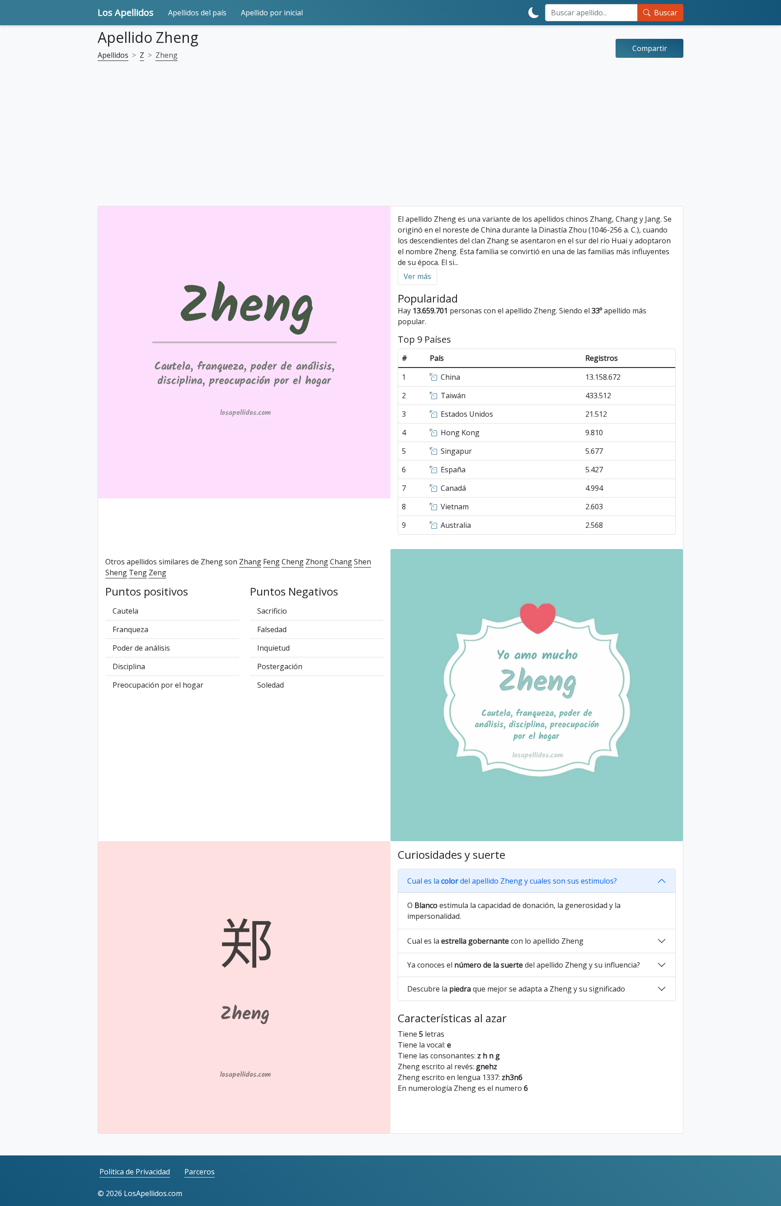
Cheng (293, 562)
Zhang (250, 562)
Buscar (665, 13)
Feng (271, 562)
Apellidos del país (197, 13)
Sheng (116, 572)
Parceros (199, 1172)
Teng (138, 572)
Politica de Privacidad (134, 1172)
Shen (362, 562)
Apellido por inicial (272, 13)
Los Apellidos (126, 12)
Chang (341, 562)
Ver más (417, 276)
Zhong (317, 562)
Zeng (157, 572)
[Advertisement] (390, 139)
